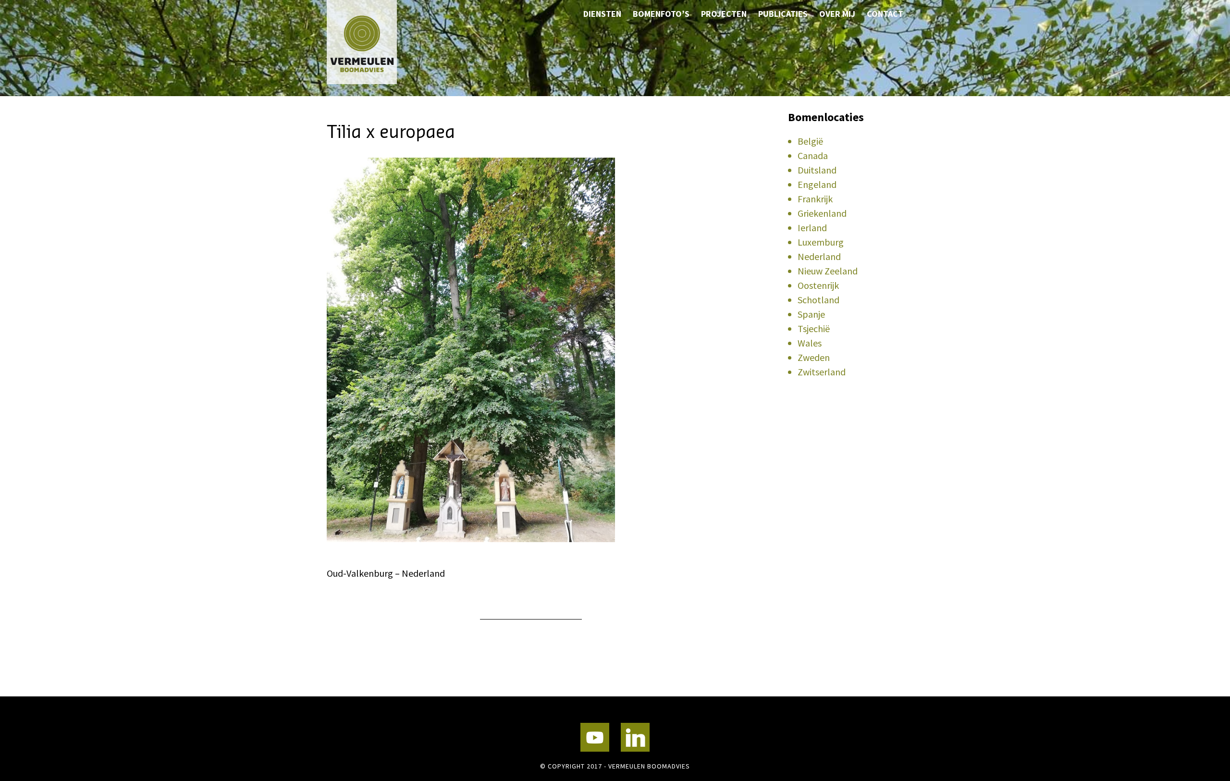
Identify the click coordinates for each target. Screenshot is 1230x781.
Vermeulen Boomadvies (375, 42)
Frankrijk (815, 199)
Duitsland (817, 170)
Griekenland (822, 213)
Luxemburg (821, 242)
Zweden (814, 357)
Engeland (817, 184)
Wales (810, 343)
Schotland (818, 300)
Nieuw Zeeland (828, 271)
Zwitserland (822, 372)
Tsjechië (814, 328)
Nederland (819, 256)
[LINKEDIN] (635, 737)
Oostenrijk (818, 285)
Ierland (812, 228)
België (810, 141)
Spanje (811, 314)
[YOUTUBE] (595, 737)
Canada (813, 155)
